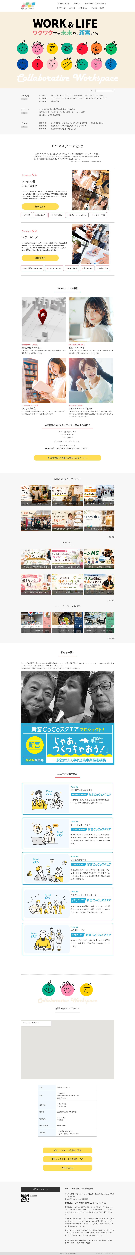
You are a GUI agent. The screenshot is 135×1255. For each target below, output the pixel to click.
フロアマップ (61, 8)
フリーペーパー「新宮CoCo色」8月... (35, 630)
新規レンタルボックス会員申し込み (67, 1159)
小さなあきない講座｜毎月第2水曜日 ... (36, 567)
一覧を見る (110, 537)
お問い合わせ (83, 8)
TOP (90, 90)
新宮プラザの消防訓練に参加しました (63, 129)
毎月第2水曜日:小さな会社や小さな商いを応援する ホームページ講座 (62, 112)
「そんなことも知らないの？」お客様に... (67, 529)
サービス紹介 (61, 1125)
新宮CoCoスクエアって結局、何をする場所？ (86, 161)
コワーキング (77, 3)
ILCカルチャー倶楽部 (97, 8)
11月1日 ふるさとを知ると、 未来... (99, 592)
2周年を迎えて (56, 101)
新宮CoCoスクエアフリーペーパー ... (99, 630)
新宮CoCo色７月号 (67, 630)
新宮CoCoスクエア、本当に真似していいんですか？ (68, 126)
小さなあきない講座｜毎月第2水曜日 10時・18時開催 (57, 109)
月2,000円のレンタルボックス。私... (36, 503)
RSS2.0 (34, 1196)
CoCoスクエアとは (63, 3)
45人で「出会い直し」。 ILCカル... (36, 529)
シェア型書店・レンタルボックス (95, 3)
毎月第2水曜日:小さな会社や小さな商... (67, 567)
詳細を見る (40, 206)
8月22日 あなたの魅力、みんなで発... (67, 592)
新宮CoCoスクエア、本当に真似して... (67, 503)
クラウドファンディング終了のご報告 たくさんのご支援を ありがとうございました (79, 98)
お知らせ (72, 8)
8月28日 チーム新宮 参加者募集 (49, 115)
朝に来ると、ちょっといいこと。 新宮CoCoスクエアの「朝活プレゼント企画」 (77, 95)
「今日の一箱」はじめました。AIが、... (99, 529)
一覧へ (24, 99)
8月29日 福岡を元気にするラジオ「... (36, 592)
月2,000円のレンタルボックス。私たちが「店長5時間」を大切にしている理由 (77, 123)
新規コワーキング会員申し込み (67, 1150)
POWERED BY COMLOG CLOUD (105, 1253)
